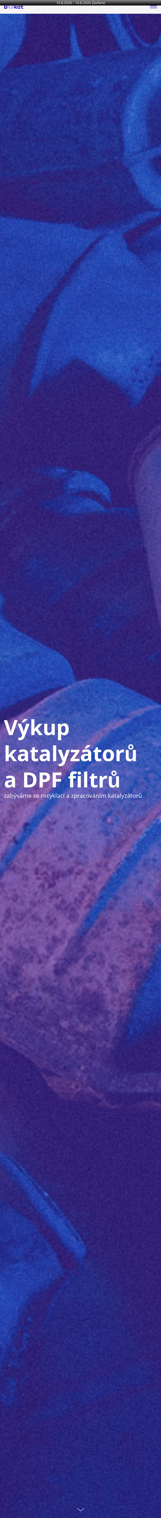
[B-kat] (14, 7)
